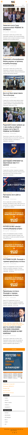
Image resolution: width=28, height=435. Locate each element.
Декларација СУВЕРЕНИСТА (8, 386)
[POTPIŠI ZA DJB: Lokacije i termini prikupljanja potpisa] (14, 216)
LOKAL (23, 5)
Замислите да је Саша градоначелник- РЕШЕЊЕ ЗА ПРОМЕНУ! (13, 27)
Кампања (13, 256)
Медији (4, 325)
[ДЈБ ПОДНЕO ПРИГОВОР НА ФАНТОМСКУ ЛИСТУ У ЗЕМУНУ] (14, 150)
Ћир (13, 4)
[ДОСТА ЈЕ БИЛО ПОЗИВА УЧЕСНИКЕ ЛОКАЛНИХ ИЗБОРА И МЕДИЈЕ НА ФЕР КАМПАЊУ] (14, 314)
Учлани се (7, 404)
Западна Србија (15, 323)
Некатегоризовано (11, 224)
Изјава (20, 323)
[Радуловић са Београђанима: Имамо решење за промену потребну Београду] (14, 48)
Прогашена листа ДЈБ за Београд (12, 196)
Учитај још (14, 349)
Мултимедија (8, 417)
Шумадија (20, 325)
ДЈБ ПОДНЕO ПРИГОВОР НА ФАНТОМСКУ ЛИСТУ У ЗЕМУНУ (13, 163)
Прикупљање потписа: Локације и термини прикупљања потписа (11, 293)
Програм (6, 412)
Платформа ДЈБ (6, 388)
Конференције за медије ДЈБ (8, 384)
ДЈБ (5, 424)
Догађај (8, 256)
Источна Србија (6, 324)
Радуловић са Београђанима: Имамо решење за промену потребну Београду (13, 61)
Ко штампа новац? (6, 390)
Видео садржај (8, 402)
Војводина (9, 323)
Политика (17, 256)
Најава (6, 398)
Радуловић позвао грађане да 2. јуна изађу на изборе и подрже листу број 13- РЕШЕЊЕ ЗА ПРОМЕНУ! (14, 128)
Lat (15, 4)
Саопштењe (9, 23)
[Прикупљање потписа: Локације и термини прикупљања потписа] (14, 280)
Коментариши (13, 31)
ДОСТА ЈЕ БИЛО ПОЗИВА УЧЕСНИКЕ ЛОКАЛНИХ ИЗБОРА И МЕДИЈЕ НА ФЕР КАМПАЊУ (12, 330)
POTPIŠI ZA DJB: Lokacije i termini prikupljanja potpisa (12, 227)
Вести (6, 419)
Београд (4, 23)
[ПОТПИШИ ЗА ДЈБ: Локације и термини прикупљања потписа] (14, 247)
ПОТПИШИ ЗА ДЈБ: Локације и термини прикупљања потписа (14, 260)
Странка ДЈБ (5, 257)
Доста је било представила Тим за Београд (13, 94)
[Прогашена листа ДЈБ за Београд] (14, 184)
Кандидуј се (7, 407)
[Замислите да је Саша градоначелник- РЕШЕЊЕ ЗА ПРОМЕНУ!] (14, 15)
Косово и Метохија (20, 324)
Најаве (6, 422)
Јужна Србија (12, 324)
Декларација (7, 415)
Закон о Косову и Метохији (8, 392)
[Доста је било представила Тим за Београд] (14, 82)
